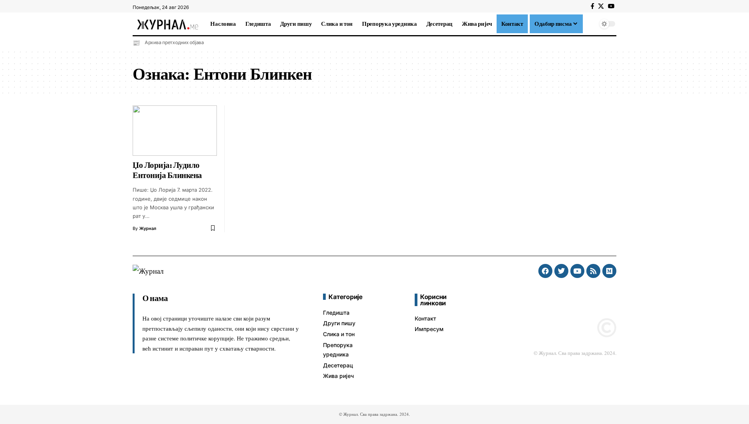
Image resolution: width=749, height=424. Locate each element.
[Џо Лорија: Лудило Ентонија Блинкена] (175, 130)
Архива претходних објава (174, 42)
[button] (590, 24)
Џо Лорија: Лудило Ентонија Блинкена (167, 170)
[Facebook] (592, 6)
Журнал (147, 228)
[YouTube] (611, 6)
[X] (601, 6)
